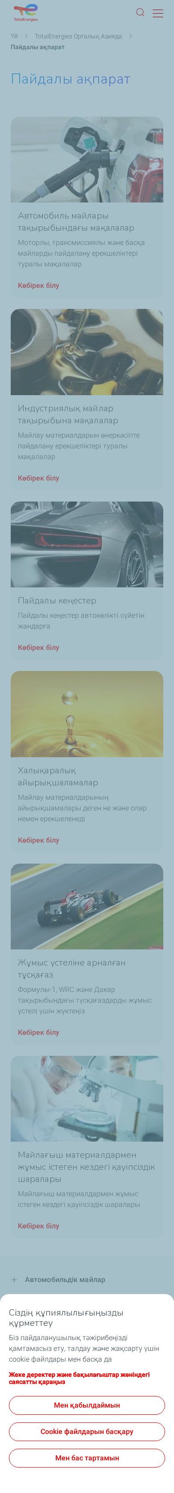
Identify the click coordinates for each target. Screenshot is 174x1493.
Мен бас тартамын (87, 1458)
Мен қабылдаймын (87, 1405)
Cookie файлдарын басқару (87, 1431)
